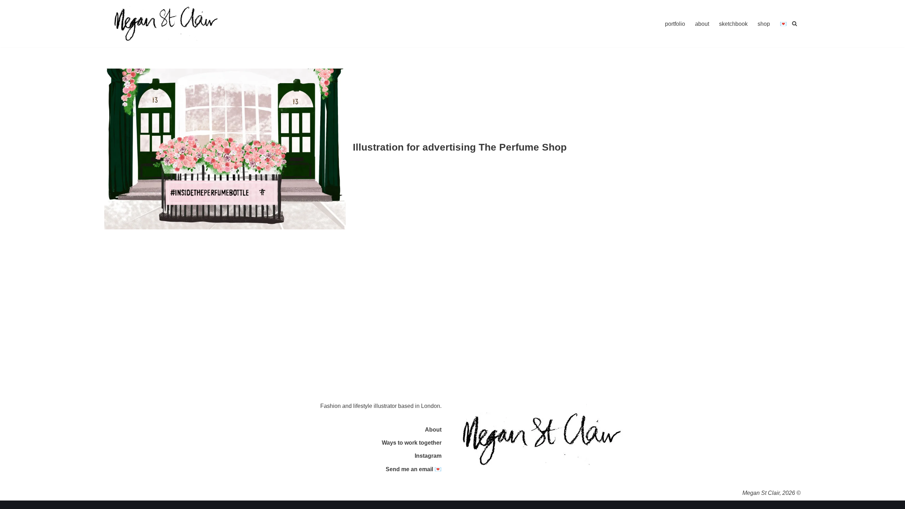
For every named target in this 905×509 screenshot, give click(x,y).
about (702, 24)
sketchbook (733, 24)
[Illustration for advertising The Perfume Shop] (225, 149)
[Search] (794, 23)
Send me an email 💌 (414, 469)
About (433, 430)
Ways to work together (412, 443)
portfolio (675, 24)
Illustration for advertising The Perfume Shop (460, 147)
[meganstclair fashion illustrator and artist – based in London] (166, 23)
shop (764, 24)
